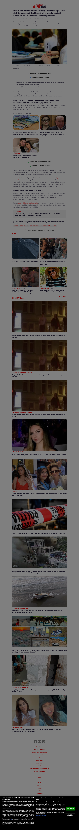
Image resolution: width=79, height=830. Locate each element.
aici (11, 820)
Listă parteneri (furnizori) (41, 815)
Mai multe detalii (12, 808)
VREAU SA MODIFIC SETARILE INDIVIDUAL (70, 814)
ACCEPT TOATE (70, 809)
